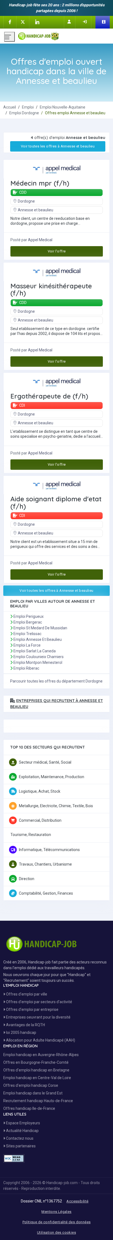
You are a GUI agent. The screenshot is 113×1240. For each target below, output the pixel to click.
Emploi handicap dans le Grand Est (33, 1093)
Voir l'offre (57, 251)
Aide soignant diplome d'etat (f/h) (55, 502)
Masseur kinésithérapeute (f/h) (51, 289)
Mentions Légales (56, 1212)
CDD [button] (22, 192)
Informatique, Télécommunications (49, 849)
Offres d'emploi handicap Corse (30, 1085)
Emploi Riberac (26, 668)
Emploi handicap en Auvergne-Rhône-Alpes (41, 1055)
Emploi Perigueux (28, 616)
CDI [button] (21, 405)
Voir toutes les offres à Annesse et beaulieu (58, 146)
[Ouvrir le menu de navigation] (9, 37)
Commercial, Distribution (40, 820)
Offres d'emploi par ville (26, 994)
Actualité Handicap (22, 1130)
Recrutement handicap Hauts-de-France (38, 1101)
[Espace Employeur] (104, 22)
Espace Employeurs (22, 1123)
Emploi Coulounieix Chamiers (38, 657)
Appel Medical (40, 240)
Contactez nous (19, 1138)
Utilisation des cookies (56, 1232)
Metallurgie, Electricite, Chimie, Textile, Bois (56, 806)
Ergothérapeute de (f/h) (49, 396)
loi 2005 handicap (20, 1032)
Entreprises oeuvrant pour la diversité (37, 1017)
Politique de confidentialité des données (56, 1222)
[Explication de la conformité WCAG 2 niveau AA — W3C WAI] (13, 1158)
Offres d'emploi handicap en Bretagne (36, 1070)
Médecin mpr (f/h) (39, 183)
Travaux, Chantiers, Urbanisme (45, 864)
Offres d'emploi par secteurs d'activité (38, 1002)
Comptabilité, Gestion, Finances (46, 893)
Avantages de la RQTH (25, 1025)
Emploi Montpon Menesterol (37, 662)
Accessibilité (77, 1201)
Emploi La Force (27, 645)
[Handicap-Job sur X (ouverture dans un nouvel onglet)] (23, 21)
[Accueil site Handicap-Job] (63, 35)
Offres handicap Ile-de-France (29, 1108)
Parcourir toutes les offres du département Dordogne (56, 681)
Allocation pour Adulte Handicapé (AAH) (40, 1040)
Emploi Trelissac (27, 634)
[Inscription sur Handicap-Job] (69, 21)
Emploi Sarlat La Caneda (34, 651)
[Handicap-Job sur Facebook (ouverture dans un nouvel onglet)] (10, 21)
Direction (26, 879)
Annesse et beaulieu (35, 210)
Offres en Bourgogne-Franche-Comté (36, 1062)
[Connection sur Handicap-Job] (85, 21)
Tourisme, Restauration (30, 834)
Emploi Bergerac (27, 622)
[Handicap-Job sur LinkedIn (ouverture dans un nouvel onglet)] (37, 21)
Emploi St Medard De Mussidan (40, 628)
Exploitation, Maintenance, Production (51, 777)
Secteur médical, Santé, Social (45, 762)
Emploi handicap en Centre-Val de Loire (37, 1078)
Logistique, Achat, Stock (39, 791)
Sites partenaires (20, 1146)
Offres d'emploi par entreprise (31, 1009)
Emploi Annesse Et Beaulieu (37, 639)
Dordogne (26, 201)
